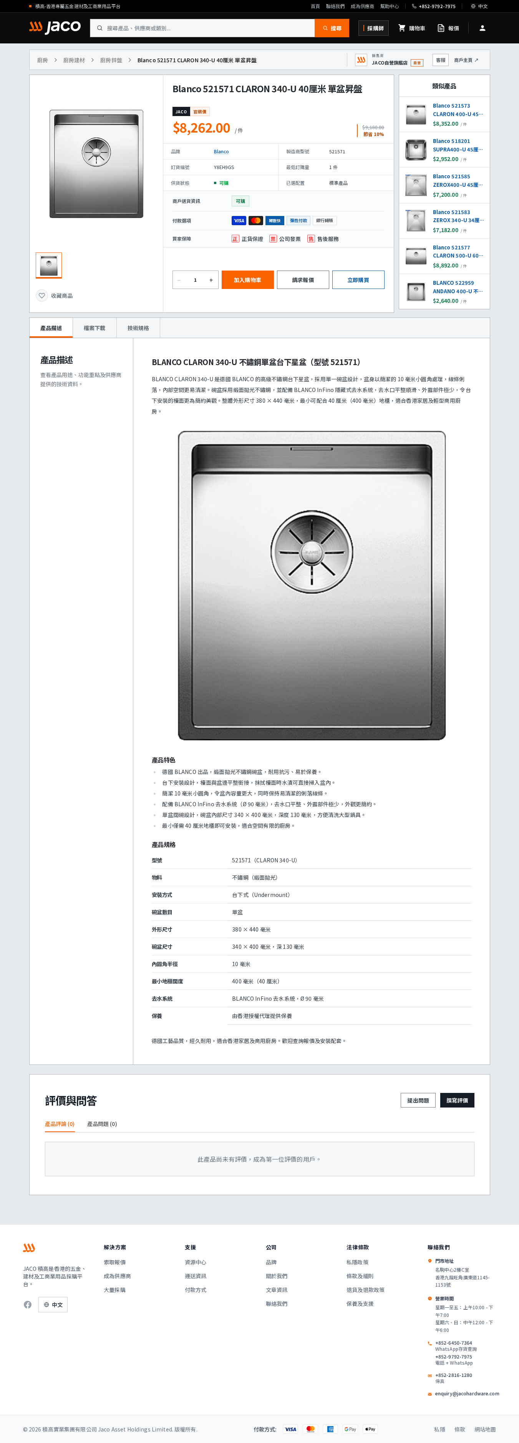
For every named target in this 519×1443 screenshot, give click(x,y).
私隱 (439, 1429)
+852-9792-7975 (454, 1359)
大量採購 (115, 1290)
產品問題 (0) (102, 1123)
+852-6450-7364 (456, 1346)
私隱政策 (357, 1262)
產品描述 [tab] (51, 328)
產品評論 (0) (60, 1123)
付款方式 (196, 1290)
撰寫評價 (457, 1100)
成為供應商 (362, 6)
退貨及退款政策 (366, 1290)
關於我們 (277, 1276)
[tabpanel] (260, 701)
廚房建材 (74, 60)
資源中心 (196, 1262)
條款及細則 (360, 1276)
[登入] (482, 28)
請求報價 (303, 280)
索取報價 (115, 1262)
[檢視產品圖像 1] (49, 265)
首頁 (315, 6)
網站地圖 (485, 1429)
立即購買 (358, 280)
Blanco (221, 151)
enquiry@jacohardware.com (467, 1393)
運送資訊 (196, 1276)
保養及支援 (360, 1303)
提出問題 (418, 1100)
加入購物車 (247, 280)
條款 (459, 1429)
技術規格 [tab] (138, 328)
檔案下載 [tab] (95, 328)
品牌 (271, 1262)
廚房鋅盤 (111, 60)
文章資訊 (277, 1290)
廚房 (42, 60)
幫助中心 (389, 6)
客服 (440, 59)
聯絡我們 (335, 6)
